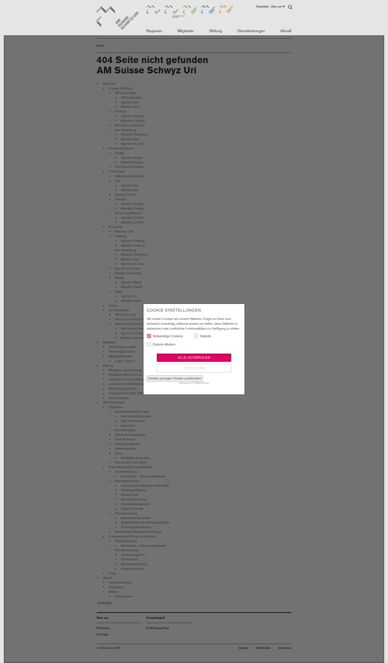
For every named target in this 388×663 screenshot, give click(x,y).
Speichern (194, 368)
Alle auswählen (194, 357)
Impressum (185, 382)
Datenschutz (201, 382)
